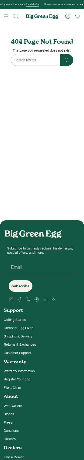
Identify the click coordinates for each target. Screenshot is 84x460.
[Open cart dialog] (77, 16)
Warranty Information (19, 371)
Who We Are (13, 406)
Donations (11, 430)
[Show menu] (6, 16)
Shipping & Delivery (18, 336)
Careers (10, 439)
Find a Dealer (14, 457)
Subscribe (20, 286)
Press (8, 422)
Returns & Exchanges (20, 344)
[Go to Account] (68, 16)
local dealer (30, 4)
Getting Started (15, 320)
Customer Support (17, 353)
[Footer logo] (33, 234)
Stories (9, 414)
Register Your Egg (17, 379)
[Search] (16, 16)
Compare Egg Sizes (18, 328)
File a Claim (12, 388)
